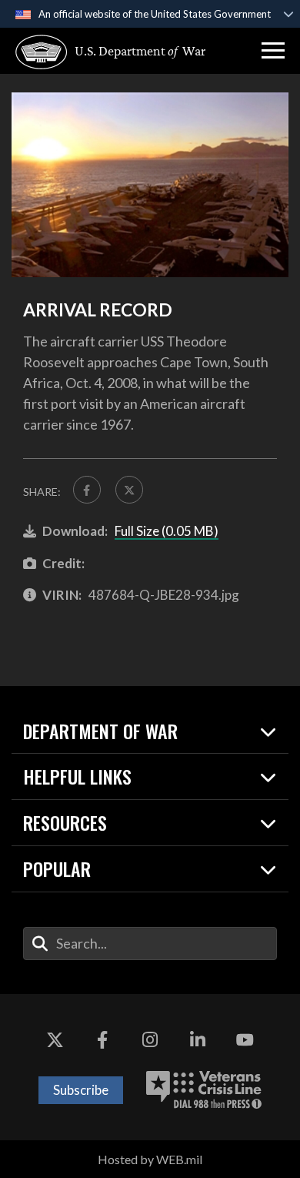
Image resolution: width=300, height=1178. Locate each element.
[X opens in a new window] (55, 1040)
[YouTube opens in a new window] (244, 1040)
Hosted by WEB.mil (150, 1159)
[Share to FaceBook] (87, 490)
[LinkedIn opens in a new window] (197, 1040)
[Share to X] (129, 490)
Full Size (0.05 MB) (166, 531)
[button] (273, 50)
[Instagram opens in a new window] (150, 1040)
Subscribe (80, 1090)
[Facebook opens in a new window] (102, 1040)
